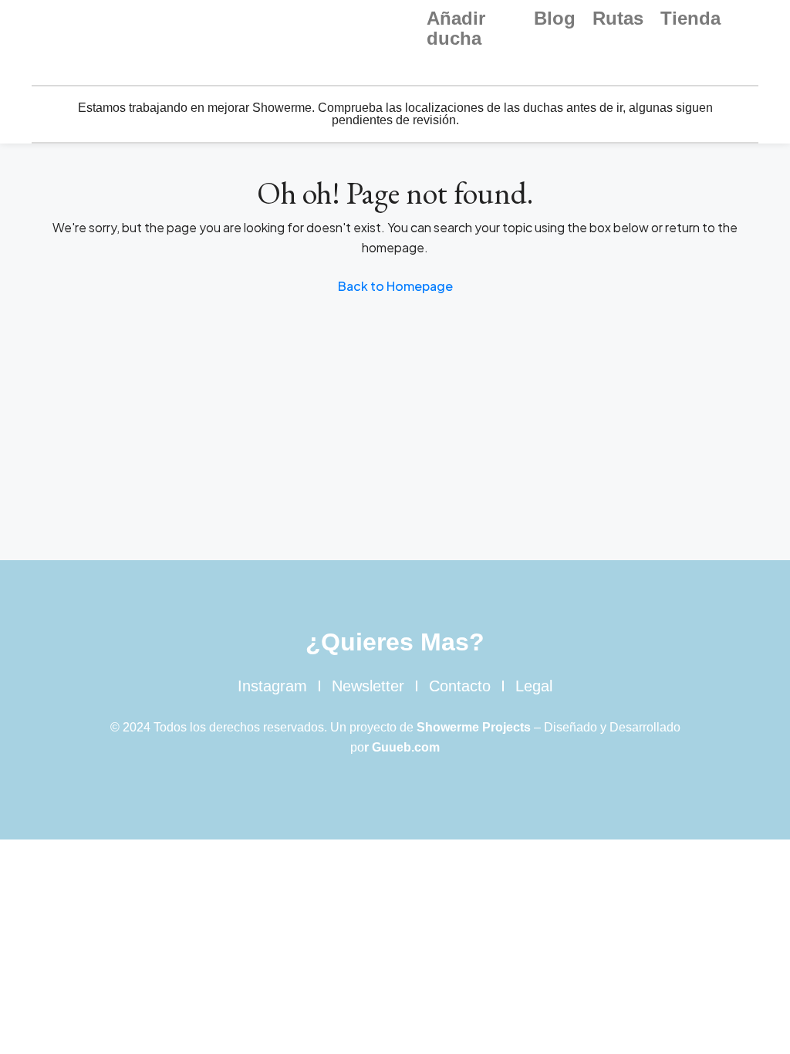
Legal (533, 685)
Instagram (272, 685)
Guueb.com (406, 747)
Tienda (690, 18)
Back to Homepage (395, 286)
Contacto (460, 685)
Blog (555, 18)
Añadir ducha (456, 28)
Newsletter (368, 685)
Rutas (617, 18)
